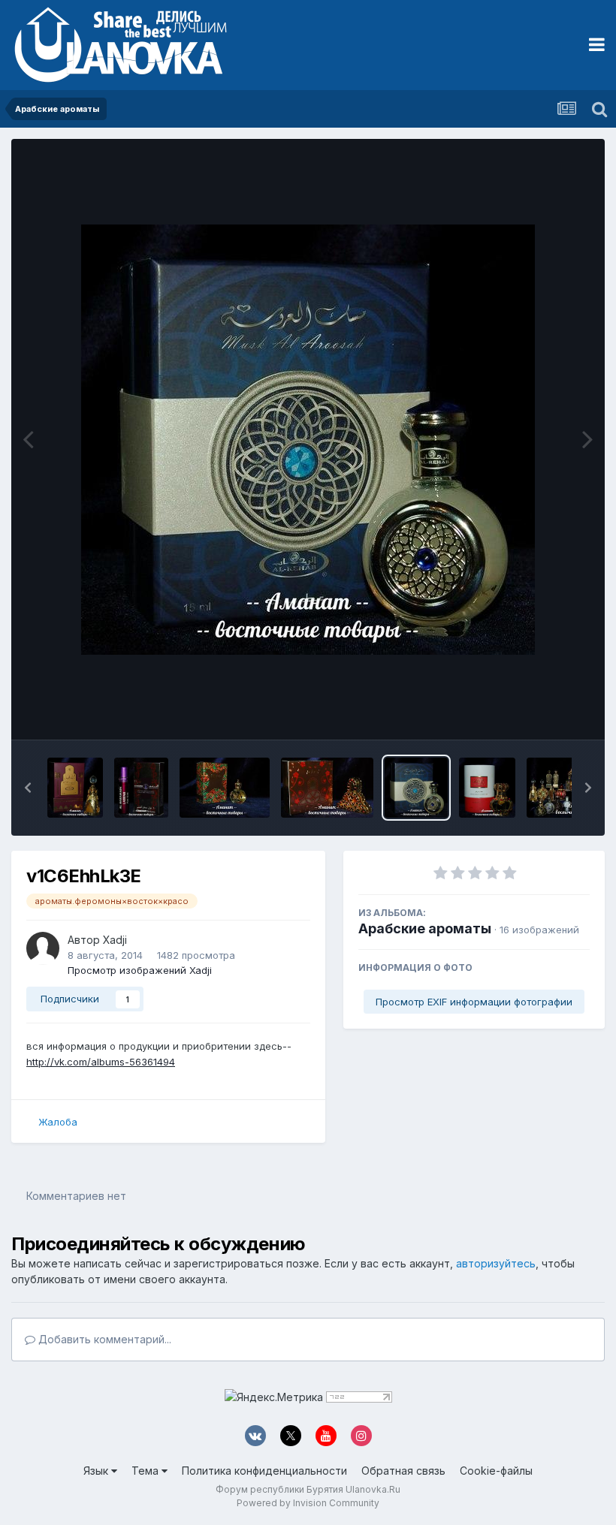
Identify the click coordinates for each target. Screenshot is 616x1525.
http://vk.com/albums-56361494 (100, 1062)
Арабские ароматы (424, 928)
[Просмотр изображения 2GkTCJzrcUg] (327, 788)
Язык (97, 1470)
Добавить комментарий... (103, 1339)
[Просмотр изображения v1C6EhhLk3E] (416, 788)
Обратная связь (403, 1470)
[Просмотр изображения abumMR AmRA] (487, 788)
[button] (27, 787)
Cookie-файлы (496, 1470)
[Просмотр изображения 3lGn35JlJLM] (225, 788)
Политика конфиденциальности (264, 1470)
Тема (146, 1470)
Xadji (115, 939)
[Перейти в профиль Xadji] (42, 948)
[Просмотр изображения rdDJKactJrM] (75, 788)
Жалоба (57, 1122)
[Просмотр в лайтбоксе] (308, 440)
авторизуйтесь (496, 1263)
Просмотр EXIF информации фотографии (474, 1002)
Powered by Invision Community (308, 1502)
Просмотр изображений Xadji (140, 970)
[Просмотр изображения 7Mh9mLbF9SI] (141, 788)
